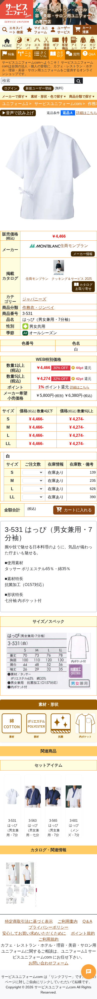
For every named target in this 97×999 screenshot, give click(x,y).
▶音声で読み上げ (18, 113)
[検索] (78, 81)
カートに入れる (78, 510)
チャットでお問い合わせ (88, 971)
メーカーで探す (13, 96)
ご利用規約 (48, 939)
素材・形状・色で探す (47, 96)
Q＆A (87, 921)
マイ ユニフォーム (41, 30)
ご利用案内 (68, 921)
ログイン (10, 88)
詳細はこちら (86, 113)
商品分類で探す (80, 96)
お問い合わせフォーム (48, 963)
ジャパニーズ (34, 299)
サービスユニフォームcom (58, 104)
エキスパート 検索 (16, 30)
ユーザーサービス (63, 30)
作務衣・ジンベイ (38, 307)
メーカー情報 (83, 254)
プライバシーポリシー (48, 927)
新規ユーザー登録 (38, 88)
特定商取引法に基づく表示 (29, 921)
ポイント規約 (83, 933)
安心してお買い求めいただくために (34, 933)
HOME (7, 46)
